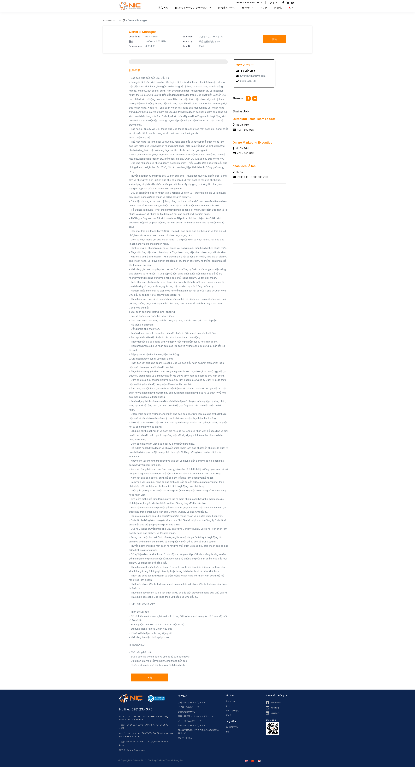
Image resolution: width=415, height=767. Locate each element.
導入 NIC (163, 7)
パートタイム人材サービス (190, 721)
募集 (274, 39)
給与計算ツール (226, 7)
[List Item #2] (288, 2)
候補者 (246, 7)
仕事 (122, 20)
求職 (227, 731)
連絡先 (278, 7)
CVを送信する (231, 727)
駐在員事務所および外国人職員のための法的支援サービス (198, 731)
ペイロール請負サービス (189, 707)
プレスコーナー (232, 715)
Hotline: (241, 2)
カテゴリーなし (232, 710)
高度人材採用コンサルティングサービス (195, 716)
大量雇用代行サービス (188, 711)
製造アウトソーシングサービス (191, 725)
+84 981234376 (253, 2)
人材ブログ (230, 701)
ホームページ (110, 20)
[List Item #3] (293, 2)
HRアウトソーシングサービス (191, 7)
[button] (272, 2)
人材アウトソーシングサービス (191, 702)
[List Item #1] (284, 2)
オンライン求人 (185, 738)
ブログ (263, 7)
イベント (229, 706)
